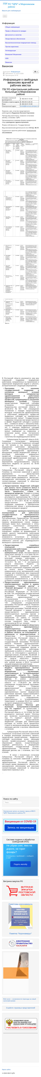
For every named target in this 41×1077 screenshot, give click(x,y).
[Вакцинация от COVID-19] (20, 825)
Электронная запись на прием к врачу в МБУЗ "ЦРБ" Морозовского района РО (19, 812)
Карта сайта (6, 1069)
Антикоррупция (10, 50)
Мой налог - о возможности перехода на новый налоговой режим (19, 1000)
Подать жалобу (20, 864)
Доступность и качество (13, 35)
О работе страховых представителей (20, 1008)
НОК (6, 58)
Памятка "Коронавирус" (20, 933)
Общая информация (12, 27)
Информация (15, 72)
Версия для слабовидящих (11, 10)
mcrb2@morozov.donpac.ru (29, 106)
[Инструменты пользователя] (36, 71)
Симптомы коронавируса (20, 904)
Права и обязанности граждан (15, 31)
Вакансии (8, 62)
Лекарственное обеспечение (15, 39)
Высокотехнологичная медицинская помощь (20, 43)
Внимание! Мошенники (13, 54)
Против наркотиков (11, 46)
